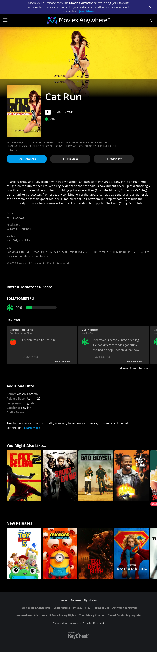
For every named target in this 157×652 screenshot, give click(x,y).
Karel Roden (123, 252)
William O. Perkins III (20, 229)
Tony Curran (14, 256)
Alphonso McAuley (49, 252)
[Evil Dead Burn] (95, 553)
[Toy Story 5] (24, 553)
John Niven (25, 240)
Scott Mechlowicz (73, 252)
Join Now (86, 11)
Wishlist (116, 159)
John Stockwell (16, 217)
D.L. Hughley (141, 252)
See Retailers (27, 159)
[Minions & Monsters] (60, 553)
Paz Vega (12, 252)
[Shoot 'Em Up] (60, 475)
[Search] (152, 20)
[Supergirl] (131, 553)
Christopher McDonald (100, 252)
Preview (72, 159)
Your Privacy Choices (91, 615)
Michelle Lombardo (35, 256)
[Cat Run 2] (24, 475)
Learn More (32, 428)
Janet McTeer (27, 252)
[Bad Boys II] (95, 475)
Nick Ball (12, 240)
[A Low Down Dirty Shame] (131, 475)
